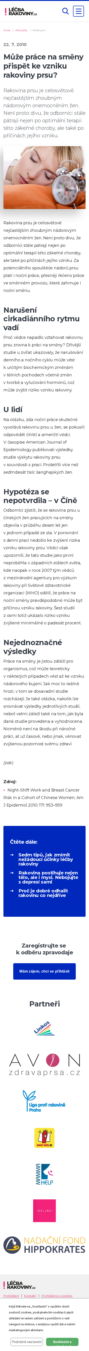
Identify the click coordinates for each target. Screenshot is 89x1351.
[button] (65, 11)
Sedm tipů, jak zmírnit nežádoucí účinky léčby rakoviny (45, 859)
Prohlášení (11, 1295)
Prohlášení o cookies (57, 1295)
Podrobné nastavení (27, 1342)
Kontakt (30, 1295)
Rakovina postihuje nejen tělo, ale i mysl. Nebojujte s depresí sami (48, 877)
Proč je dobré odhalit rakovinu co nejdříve (43, 893)
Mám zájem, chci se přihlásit (44, 971)
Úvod (6, 30)
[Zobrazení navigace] (78, 11)
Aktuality (21, 30)
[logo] (21, 11)
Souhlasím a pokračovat (62, 1343)
